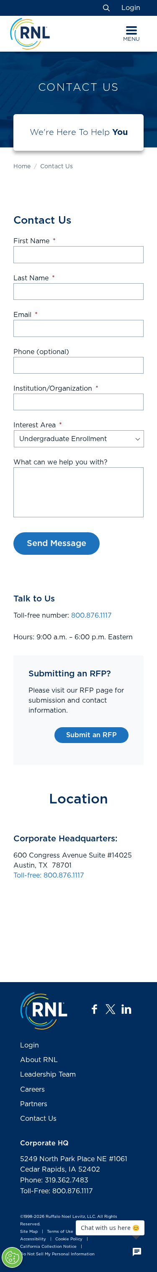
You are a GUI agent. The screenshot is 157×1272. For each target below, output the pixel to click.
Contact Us (38, 1118)
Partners (33, 1104)
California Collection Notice (48, 1247)
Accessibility (33, 1239)
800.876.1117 (91, 615)
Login (130, 8)
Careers (32, 1089)
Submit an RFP (91, 735)
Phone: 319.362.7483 (54, 1180)
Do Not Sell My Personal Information (57, 1254)
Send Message (56, 543)
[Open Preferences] (12, 1257)
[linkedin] (126, 1009)
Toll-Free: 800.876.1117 (56, 1191)
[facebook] (94, 1009)
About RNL (39, 1060)
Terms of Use (60, 1232)
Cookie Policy (68, 1239)
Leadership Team (48, 1074)
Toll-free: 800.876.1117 (48, 875)
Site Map (29, 1232)
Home (22, 167)
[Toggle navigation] (131, 30)
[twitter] (110, 1009)
